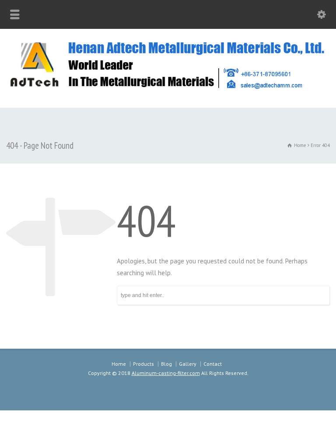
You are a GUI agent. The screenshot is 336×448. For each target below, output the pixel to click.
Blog (166, 363)
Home (119, 363)
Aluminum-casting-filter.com (166, 373)
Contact (212, 363)
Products (143, 363)
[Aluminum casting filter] (168, 88)
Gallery (187, 363)
